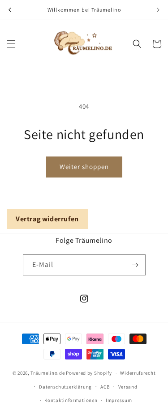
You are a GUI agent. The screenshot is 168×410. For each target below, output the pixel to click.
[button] (11, 44)
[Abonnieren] (135, 264)
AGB (105, 387)
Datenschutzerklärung (65, 387)
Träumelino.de (47, 373)
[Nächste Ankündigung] (158, 10)
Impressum (119, 400)
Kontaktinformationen (70, 400)
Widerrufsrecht (137, 373)
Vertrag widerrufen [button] (47, 219)
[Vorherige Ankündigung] (10, 10)
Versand (128, 387)
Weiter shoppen (84, 166)
